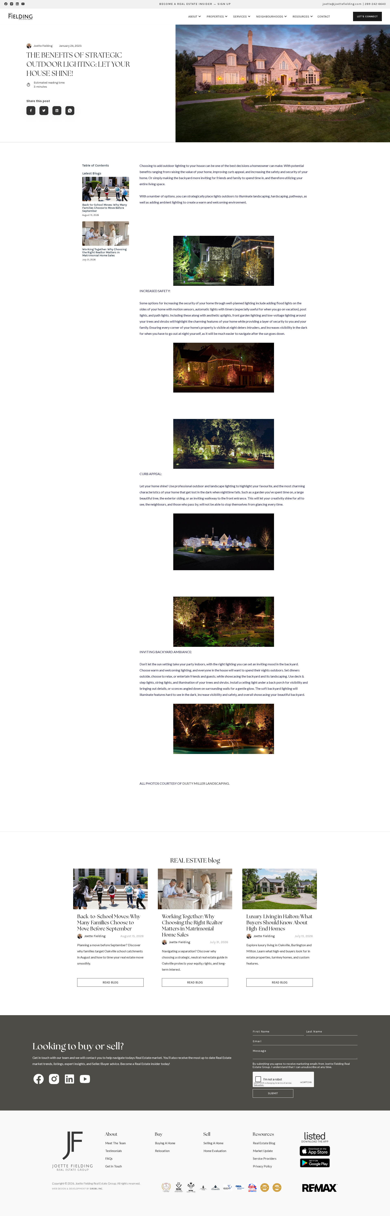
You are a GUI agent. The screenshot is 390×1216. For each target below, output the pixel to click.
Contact (323, 16)
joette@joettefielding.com (342, 4)
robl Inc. (96, 1188)
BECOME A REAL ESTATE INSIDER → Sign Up (195, 4)
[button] (194, 16)
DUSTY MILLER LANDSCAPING (205, 783)
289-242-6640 (375, 4)
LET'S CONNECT (367, 16)
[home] (20, 16)
